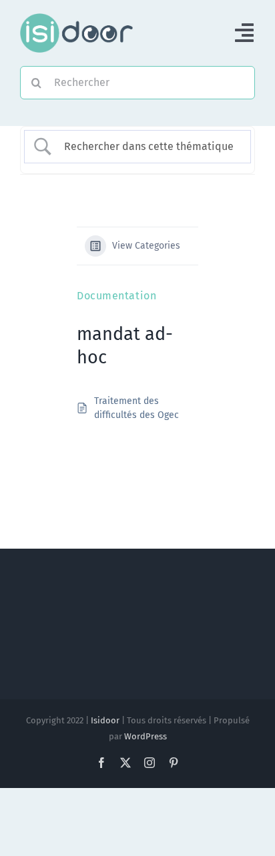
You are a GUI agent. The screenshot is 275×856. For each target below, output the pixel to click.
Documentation (116, 295)
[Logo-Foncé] (76, 18)
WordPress (145, 736)
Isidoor (105, 720)
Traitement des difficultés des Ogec (136, 408)
